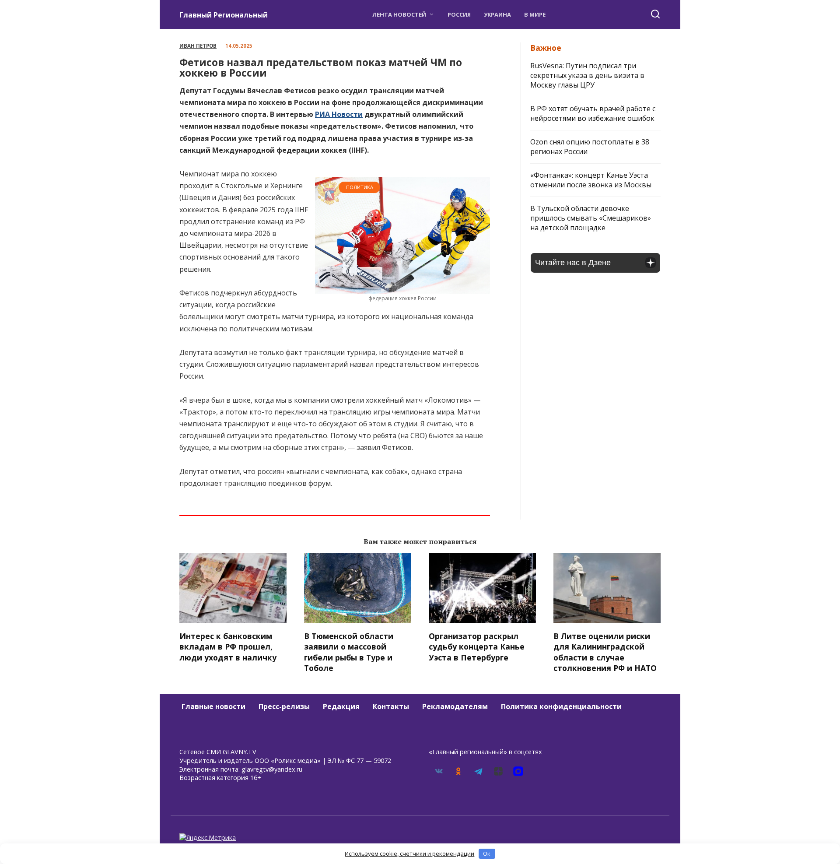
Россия (459, 14)
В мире (535, 14)
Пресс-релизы (284, 706)
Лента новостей (399, 14)
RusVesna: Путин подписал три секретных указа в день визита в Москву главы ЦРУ (587, 75)
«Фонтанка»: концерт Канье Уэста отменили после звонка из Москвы (590, 180)
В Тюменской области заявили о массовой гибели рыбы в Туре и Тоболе (348, 651)
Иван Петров (198, 45)
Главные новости (213, 706)
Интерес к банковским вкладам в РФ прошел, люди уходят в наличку (227, 646)
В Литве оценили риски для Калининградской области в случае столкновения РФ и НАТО (605, 651)
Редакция (341, 706)
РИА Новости (339, 114)
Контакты (391, 706)
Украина (497, 14)
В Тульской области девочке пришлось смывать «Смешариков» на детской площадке (590, 218)
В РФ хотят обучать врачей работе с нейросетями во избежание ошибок (592, 113)
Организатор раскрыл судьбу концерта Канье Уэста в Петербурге (477, 646)
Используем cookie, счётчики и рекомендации (409, 853)
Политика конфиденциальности (561, 706)
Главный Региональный (223, 15)
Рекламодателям (455, 706)
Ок (486, 853)
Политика (359, 187)
